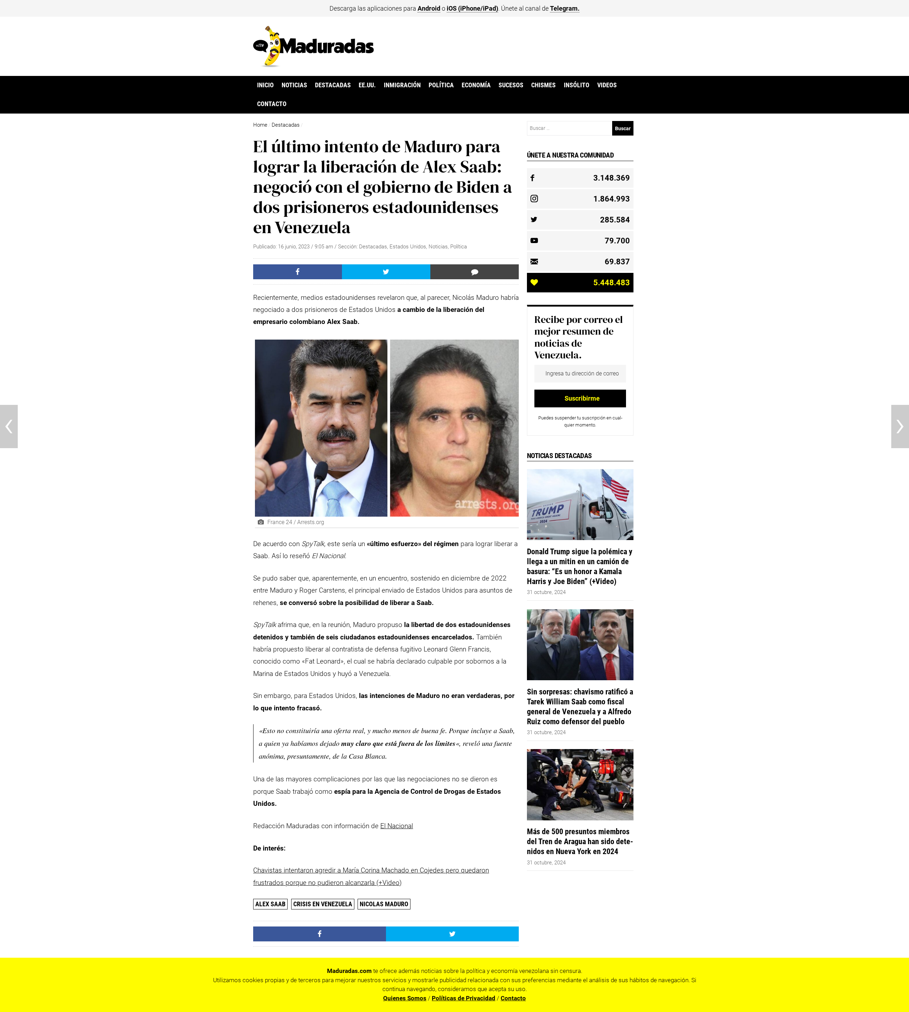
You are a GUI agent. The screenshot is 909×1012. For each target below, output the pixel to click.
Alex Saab (270, 904)
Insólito (576, 85)
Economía (476, 85)
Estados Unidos (408, 246)
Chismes (543, 85)
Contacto (272, 104)
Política (441, 85)
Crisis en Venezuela (322, 904)
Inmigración (402, 85)
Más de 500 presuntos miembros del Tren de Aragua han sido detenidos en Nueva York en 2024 (580, 841)
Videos (607, 85)
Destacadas (333, 85)
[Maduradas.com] (313, 64)
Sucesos (511, 85)
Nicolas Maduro (384, 904)
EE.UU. (367, 85)
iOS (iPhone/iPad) (472, 8)
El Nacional (396, 826)
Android (429, 8)
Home (260, 125)
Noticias (294, 85)
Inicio (265, 85)
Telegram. (564, 8)
